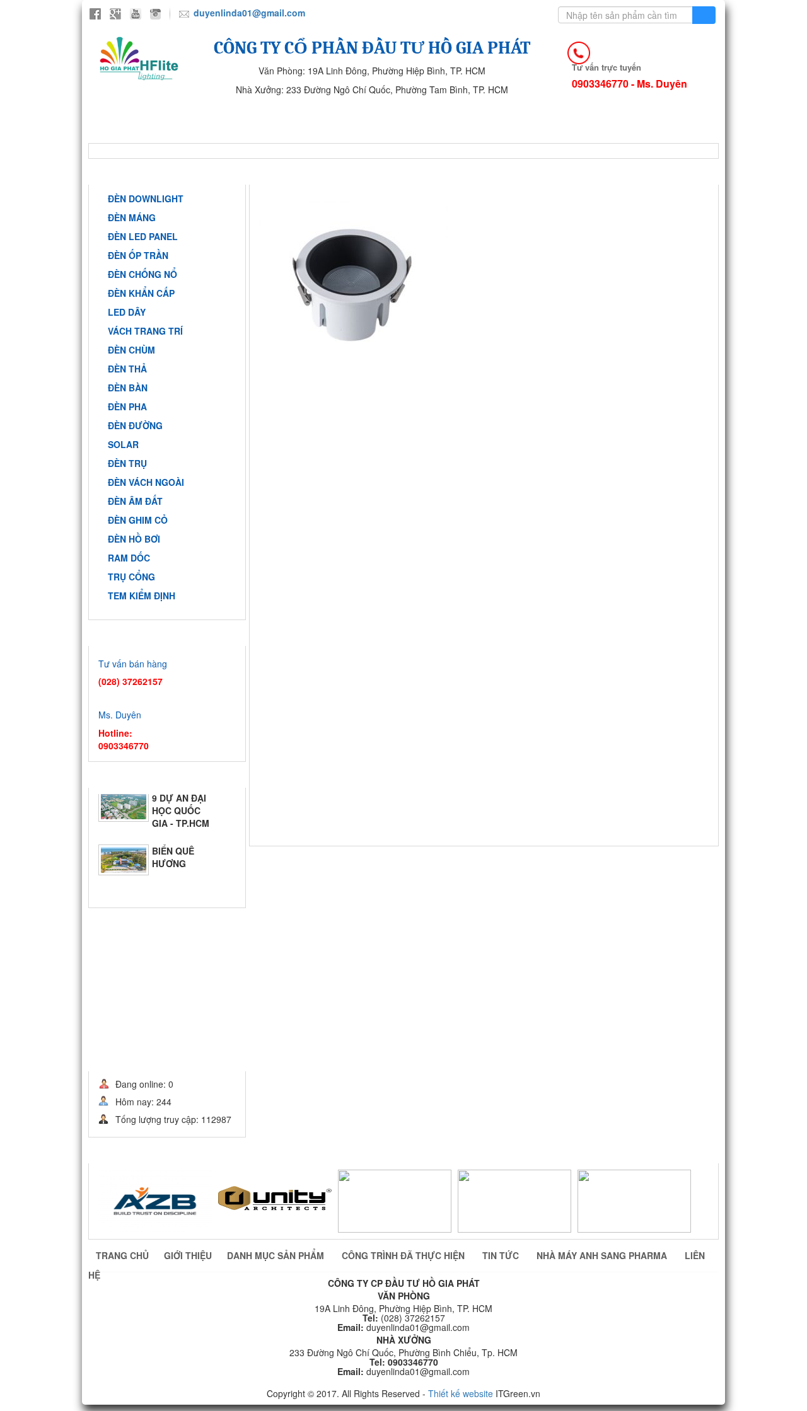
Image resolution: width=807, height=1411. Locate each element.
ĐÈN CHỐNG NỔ (142, 274)
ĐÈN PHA (127, 406)
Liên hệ (300, 133)
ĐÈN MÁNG (132, 217)
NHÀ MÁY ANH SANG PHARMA (173, 133)
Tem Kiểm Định (141, 595)
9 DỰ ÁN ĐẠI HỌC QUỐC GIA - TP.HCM (180, 813)
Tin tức (581, 114)
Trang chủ (137, 114)
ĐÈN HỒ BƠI (134, 539)
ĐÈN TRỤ (127, 463)
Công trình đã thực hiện (458, 114)
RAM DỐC (129, 557)
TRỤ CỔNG (131, 576)
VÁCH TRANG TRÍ (145, 331)
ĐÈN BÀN (128, 387)
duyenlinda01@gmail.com (249, 12)
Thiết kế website (460, 1393)
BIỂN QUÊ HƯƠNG (173, 859)
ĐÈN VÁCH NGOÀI (146, 482)
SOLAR (123, 444)
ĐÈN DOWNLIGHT (145, 198)
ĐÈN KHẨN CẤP (141, 293)
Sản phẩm (329, 114)
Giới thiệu (234, 114)
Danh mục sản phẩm (277, 1255)
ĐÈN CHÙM (131, 349)
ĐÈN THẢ (127, 368)
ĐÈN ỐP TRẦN (138, 255)
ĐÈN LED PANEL (143, 236)
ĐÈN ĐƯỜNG (135, 425)
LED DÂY (127, 312)
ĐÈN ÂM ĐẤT (135, 501)
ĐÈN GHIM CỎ (138, 520)
